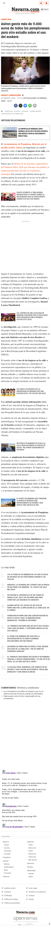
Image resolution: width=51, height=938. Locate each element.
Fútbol (30, 845)
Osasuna (6, 877)
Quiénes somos (9, 888)
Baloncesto (32, 848)
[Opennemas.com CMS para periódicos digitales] (25, 921)
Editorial (6, 864)
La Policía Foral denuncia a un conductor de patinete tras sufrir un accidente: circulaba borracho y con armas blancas (27, 669)
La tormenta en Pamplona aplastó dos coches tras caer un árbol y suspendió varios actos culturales (28, 628)
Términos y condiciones (28, 687)
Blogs (6, 870)
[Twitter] (23, 95)
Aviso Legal (33, 888)
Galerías (31, 873)
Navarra (6, 842)
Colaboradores (9, 867)
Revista (30, 867)
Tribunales (7, 851)
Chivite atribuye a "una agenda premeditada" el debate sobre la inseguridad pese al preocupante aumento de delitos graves (30, 196)
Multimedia (31, 871)
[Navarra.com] (25, 9)
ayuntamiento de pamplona (12, 114)
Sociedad (7, 854)
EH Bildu (17, 111)
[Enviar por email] (35, 105)
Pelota (30, 851)
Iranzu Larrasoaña (11, 95)
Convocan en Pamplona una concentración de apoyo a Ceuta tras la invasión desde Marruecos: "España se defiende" (27, 618)
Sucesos (7, 848)
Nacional (30, 863)
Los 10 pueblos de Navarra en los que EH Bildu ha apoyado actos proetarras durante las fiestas (27, 577)
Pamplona (6, 857)
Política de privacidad (12, 903)
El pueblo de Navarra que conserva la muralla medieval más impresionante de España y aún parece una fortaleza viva (31, 502)
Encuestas (7, 873)
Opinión (6, 861)
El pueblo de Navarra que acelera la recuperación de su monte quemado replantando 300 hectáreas (23, 638)
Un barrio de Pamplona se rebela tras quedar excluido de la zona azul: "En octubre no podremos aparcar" (27, 649)
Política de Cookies (11, 899)
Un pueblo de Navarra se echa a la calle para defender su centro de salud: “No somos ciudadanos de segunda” (30, 447)
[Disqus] (25, 734)
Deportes (30, 842)
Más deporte (32, 860)
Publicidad (8, 896)
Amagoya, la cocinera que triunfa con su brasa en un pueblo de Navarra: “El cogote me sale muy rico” (28, 587)
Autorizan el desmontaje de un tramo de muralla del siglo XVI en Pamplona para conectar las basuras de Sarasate (25, 597)
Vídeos (30, 876)
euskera (25, 111)
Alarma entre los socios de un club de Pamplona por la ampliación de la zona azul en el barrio (28, 608)
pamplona (9, 111)
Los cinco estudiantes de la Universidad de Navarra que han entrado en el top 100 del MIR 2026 (31, 391)
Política (6, 845)
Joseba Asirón (35, 111)
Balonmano (32, 854)
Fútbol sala (32, 857)
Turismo (32, 896)
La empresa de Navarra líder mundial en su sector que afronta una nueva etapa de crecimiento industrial (33, 132)
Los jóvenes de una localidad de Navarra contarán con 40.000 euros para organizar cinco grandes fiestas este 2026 (32, 316)
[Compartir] (16, 105)
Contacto (7, 892)
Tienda (31, 899)
